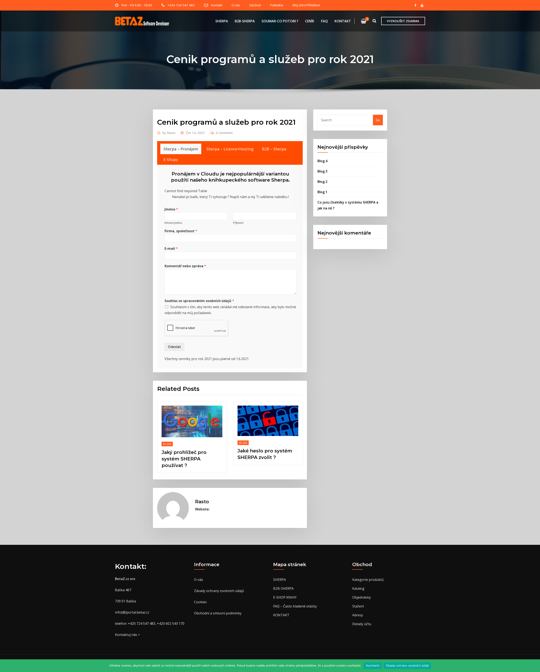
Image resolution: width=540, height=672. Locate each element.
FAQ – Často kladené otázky (295, 606)
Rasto (169, 133)
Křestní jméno (173, 223)
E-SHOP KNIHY (285, 597)
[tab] (180, 149)
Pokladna (276, 5)
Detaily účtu (361, 624)
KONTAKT (343, 21)
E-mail (171, 248)
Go (378, 120)
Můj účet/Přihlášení (306, 5)
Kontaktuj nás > (127, 634)
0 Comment (224, 133)
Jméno (171, 209)
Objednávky (361, 597)
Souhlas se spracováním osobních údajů (199, 301)
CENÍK (309, 21)
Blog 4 (322, 161)
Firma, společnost (181, 231)
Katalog (358, 588)
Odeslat (174, 346)
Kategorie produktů (368, 579)
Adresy (357, 615)
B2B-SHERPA (245, 21)
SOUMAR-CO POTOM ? (280, 21)
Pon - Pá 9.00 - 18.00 (136, 5)
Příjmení (238, 223)
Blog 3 (322, 171)
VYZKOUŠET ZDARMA (403, 21)
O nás (236, 5)
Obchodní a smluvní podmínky (218, 613)
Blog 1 (322, 192)
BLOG (167, 444)
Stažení (358, 606)
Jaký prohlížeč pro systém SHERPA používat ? (184, 458)
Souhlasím (372, 665)
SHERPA (221, 21)
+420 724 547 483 (181, 5)
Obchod (255, 5)
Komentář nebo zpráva (185, 266)
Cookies (200, 602)
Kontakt (216, 5)
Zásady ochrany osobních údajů (219, 590)
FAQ (324, 21)
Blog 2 (322, 181)
